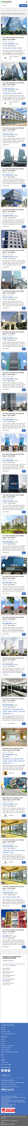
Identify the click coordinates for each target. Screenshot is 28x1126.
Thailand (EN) (4, 1082)
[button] (26, 2)
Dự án (2, 1043)
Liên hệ (2, 1057)
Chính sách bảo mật (5, 1120)
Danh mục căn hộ (5, 1050)
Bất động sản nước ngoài (7, 1045)
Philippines (17, 1082)
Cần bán (3, 1039)
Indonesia (3, 1084)
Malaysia (23, 1082)
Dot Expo (16, 1087)
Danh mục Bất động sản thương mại (9, 1052)
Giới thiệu (3, 1027)
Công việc (3, 1029)
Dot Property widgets (6, 1064)
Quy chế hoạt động (5, 1032)
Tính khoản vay (4, 1062)
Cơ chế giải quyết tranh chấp (7, 1034)
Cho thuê (3, 1041)
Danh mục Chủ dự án (6, 1047)
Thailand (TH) (11, 1082)
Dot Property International (7, 1087)
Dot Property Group (11, 1084)
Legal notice (14, 1120)
